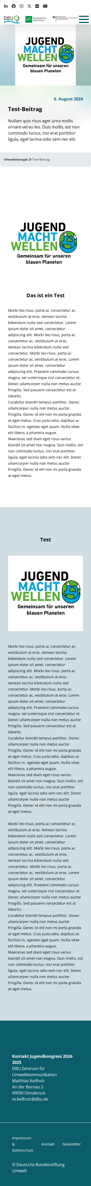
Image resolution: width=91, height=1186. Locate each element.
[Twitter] (29, 6)
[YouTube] (45, 6)
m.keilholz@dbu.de (30, 1099)
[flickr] (37, 6)
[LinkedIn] (7, 6)
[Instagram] (21, 6)
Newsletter (71, 1144)
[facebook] (14, 6)
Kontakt (47, 1144)
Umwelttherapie (16, 159)
